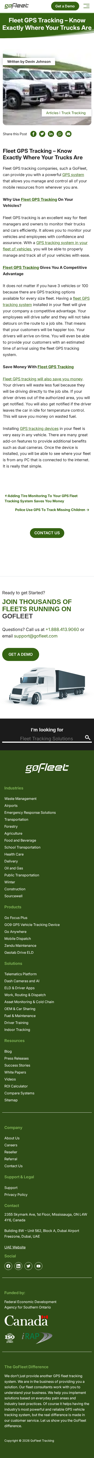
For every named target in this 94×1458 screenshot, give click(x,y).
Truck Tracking (73, 113)
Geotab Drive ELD (19, 952)
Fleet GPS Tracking (39, 199)
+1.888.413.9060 (62, 629)
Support (10, 1187)
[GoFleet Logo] (16, 6)
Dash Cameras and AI (21, 981)
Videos (10, 1079)
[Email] (68, 134)
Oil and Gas (13, 868)
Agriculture (13, 833)
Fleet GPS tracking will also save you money (42, 379)
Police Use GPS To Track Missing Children (50, 510)
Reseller (10, 1152)
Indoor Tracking (17, 1029)
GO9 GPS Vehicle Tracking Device (32, 924)
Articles (52, 113)
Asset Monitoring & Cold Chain (29, 1002)
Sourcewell (13, 896)
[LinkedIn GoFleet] (18, 1266)
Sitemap (11, 1100)
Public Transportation (21, 875)
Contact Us (47, 533)
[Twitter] (42, 134)
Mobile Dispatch (17, 938)
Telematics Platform (20, 974)
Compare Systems (19, 1093)
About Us (11, 1138)
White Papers (15, 1072)
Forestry (11, 826)
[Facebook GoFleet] (8, 1266)
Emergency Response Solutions (30, 812)
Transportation (16, 819)
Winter (9, 882)
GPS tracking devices (39, 428)
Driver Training (16, 1022)
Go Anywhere (15, 931)
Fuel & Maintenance (20, 1016)
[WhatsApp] (59, 134)
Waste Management (20, 798)
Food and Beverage (20, 840)
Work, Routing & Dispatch (25, 995)
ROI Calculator (16, 1086)
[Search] (88, 738)
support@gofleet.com (35, 636)
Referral (10, 1159)
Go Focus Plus (15, 917)
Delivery (11, 861)
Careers (10, 1145)
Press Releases (16, 1058)
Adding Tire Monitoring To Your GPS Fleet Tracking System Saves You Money (41, 498)
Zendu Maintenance (20, 945)
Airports (10, 805)
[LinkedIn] (51, 134)
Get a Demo (65, 6)
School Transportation (22, 847)
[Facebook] (33, 134)
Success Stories (17, 1065)
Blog (8, 1051)
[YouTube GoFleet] (38, 1266)
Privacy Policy (16, 1194)
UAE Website (15, 1247)
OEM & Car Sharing (19, 1009)
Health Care (14, 854)
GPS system (73, 174)
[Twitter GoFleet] (28, 1266)
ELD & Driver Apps (19, 988)
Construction (14, 889)
